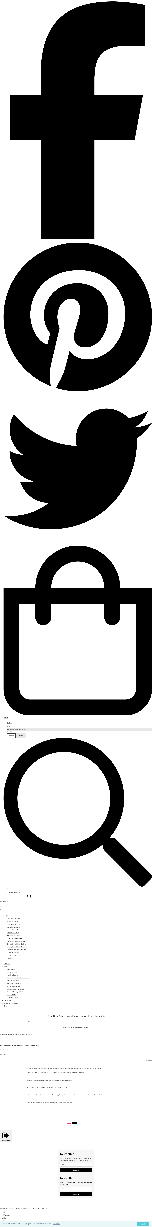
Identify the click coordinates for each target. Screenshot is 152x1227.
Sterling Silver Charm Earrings (16, 944)
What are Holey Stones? (14, 983)
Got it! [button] (143, 1224)
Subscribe (76, 1170)
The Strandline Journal (11, 1003)
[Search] (29, 896)
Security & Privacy (12, 972)
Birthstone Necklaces (13, 927)
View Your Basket (68, 1027)
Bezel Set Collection (13, 955)
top (29, 1021)
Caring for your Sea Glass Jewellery (18, 978)
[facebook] (78, 239)
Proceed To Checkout (82, 1027)
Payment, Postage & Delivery (16, 992)
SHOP (6, 916)
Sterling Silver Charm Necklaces (17, 941)
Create (47, 1208)
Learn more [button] (56, 1224)
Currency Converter (13, 997)
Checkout (21, 735)
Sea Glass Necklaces (13, 918)
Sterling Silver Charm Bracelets (17, 947)
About (5, 961)
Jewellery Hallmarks (13, 986)
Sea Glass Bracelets (13, 924)
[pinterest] (78, 393)
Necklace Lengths (12, 975)
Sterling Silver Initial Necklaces (16, 949)
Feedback (7, 964)
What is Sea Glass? (13, 980)
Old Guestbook (11, 995)
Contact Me (7, 1000)
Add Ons (9, 958)
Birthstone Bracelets (13, 935)
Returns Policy (11, 969)
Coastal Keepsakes (13, 952)
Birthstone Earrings (13, 933)
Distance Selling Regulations (16, 989)
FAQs (5, 966)
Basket (11, 735)
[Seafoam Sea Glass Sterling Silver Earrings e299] (3, 1040)
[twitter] (78, 542)
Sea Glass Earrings (13, 921)
